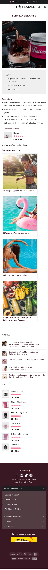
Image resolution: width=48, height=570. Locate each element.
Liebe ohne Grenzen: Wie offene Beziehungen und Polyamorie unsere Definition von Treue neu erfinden (24, 344)
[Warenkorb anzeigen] (45, 7)
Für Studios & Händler (14, 509)
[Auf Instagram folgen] (21, 475)
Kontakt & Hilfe (11, 504)
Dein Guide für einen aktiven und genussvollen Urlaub (22, 368)
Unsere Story (10, 499)
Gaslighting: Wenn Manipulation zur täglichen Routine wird (24, 353)
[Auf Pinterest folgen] (30, 475)
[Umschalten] (43, 488)
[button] (3, 7)
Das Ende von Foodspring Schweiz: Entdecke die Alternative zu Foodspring (27, 376)
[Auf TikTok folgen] (26, 475)
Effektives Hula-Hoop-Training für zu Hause (26, 360)
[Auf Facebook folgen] (17, 475)
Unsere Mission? (12, 495)
